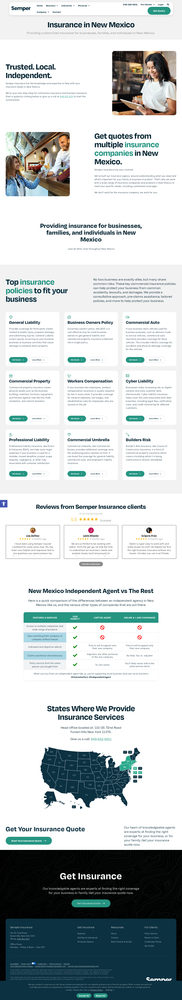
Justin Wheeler (94, 535)
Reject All (100, 995)
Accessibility (14, 964)
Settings (109, 989)
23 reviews (105, 520)
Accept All (84, 995)
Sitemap (67, 964)
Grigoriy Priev (152, 535)
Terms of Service (55, 964)
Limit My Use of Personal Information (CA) (83, 966)
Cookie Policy (42, 964)
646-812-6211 (66, 96)
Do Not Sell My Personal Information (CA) (50, 966)
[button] (3, 503)
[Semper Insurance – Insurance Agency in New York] (159, 978)
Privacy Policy (26, 964)
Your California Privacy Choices (21, 966)
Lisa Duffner (36, 535)
